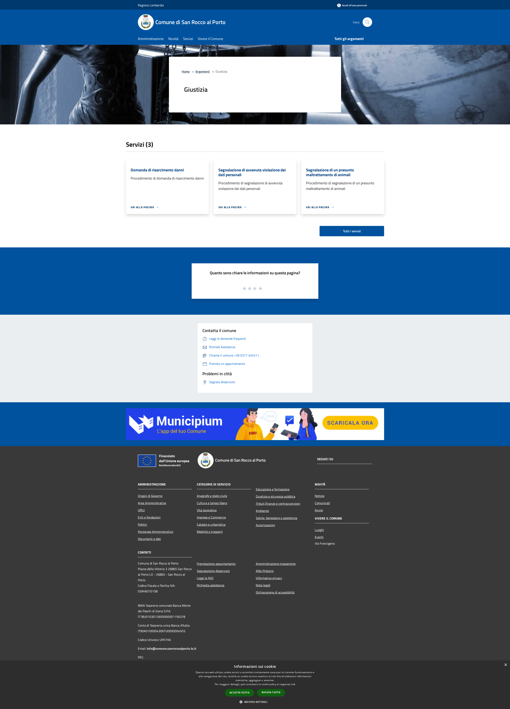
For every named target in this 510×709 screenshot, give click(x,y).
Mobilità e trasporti (210, 531)
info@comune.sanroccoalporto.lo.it (171, 648)
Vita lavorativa (207, 510)
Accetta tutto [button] (240, 692)
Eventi (319, 537)
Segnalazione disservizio (213, 570)
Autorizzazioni (265, 525)
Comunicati (322, 503)
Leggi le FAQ (205, 578)
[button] (254, 701)
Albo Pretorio (265, 570)
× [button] (505, 664)
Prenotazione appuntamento (216, 563)
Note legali (263, 585)
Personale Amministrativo (155, 531)
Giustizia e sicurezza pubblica (275, 496)
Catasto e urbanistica (211, 524)
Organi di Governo (150, 495)
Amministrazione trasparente (276, 563)
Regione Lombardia (151, 5)
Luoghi (319, 529)
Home (186, 71)
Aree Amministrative (152, 503)
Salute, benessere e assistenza (276, 518)
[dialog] (255, 685)
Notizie (319, 495)
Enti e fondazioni (149, 517)
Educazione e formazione (272, 489)
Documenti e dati (149, 538)
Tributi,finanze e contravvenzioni (278, 503)
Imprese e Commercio (211, 517)
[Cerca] (367, 22)
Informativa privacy (269, 578)
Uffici (141, 510)
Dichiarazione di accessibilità (275, 592)
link (293, 684)
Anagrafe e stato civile (212, 495)
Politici (142, 524)
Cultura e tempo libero (212, 503)
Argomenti (202, 71)
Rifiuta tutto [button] (271, 692)
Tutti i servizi (352, 231)
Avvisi (319, 510)
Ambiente (262, 510)
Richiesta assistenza (210, 585)
